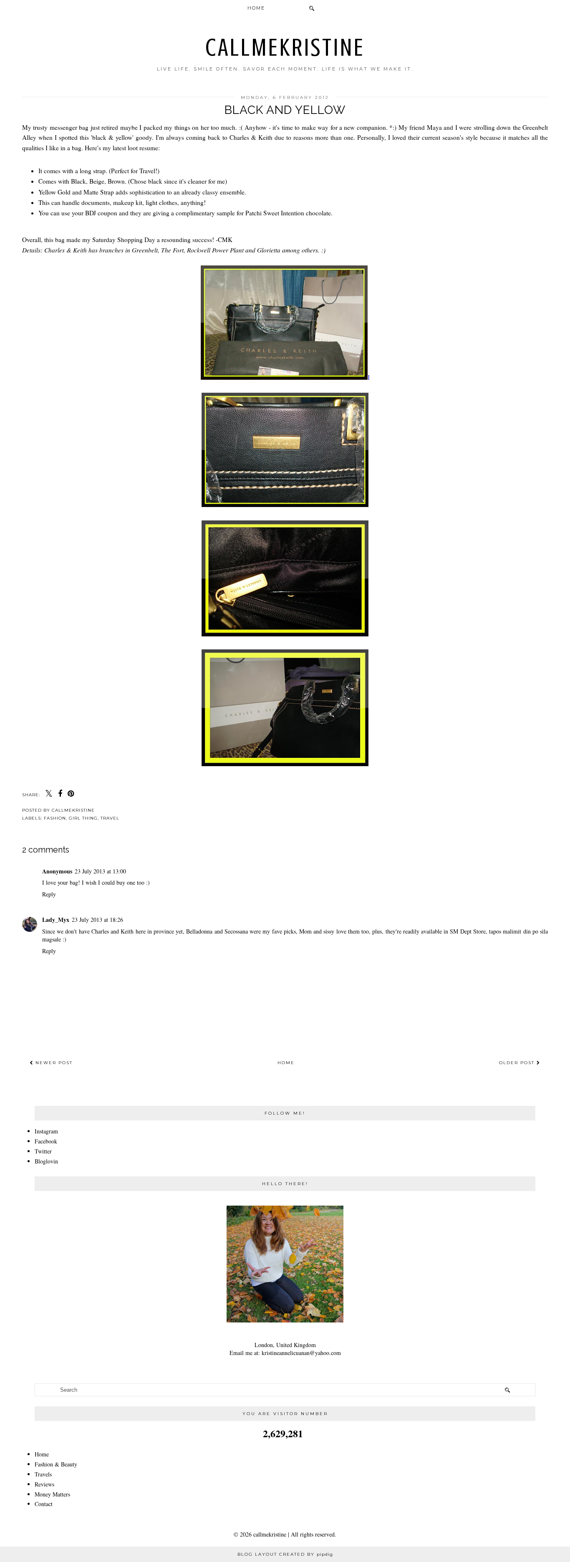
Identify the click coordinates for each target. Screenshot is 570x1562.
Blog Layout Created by (285, 1554)
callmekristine (285, 47)
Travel (110, 818)
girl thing (83, 818)
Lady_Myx (55, 919)
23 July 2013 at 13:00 (100, 871)
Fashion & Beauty (56, 1464)
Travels (43, 1474)
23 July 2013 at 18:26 (97, 920)
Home (256, 8)
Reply (49, 894)
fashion (55, 818)
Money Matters (52, 1494)
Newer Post (53, 1062)
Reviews (44, 1484)
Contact (44, 1504)
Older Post (518, 1062)
